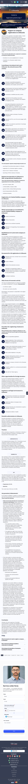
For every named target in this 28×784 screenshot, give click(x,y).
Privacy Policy (11, 780)
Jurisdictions (14, 772)
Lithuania (18, 655)
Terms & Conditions (16, 780)
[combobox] (7, 710)
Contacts (14, 774)
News (14, 768)
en (21, 2)
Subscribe (15, 750)
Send (14, 731)
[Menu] (25, 2)
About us (14, 776)
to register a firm (13, 655)
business (22, 655)
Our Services (14, 770)
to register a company (7, 655)
